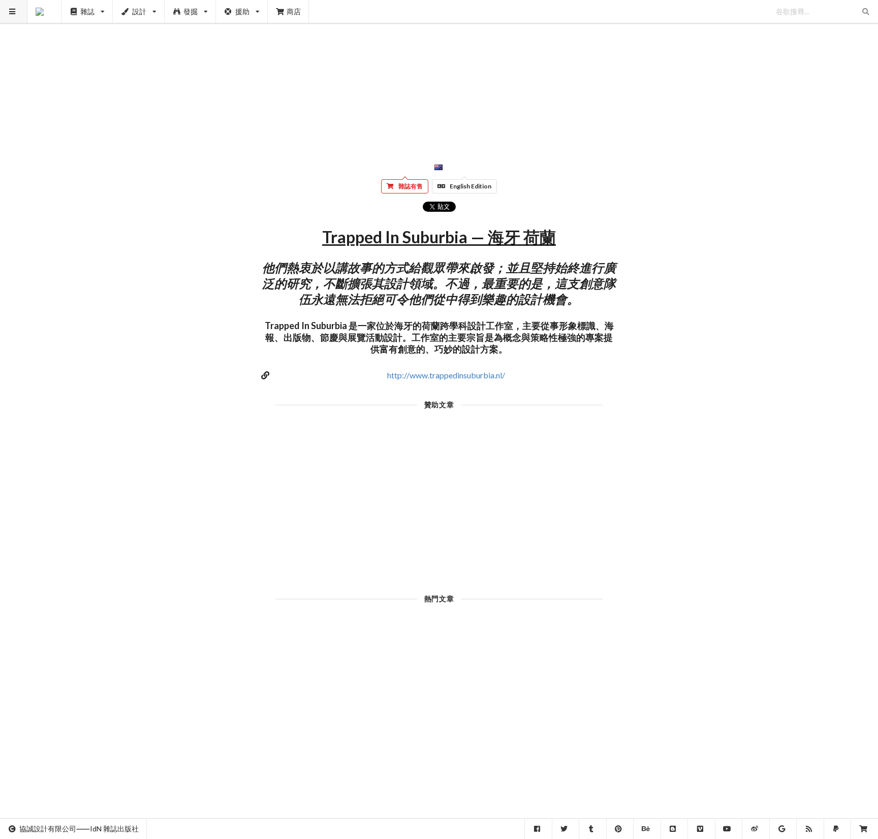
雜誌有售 (410, 186)
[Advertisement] (439, 71)
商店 (294, 11)
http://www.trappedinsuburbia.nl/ (446, 375)
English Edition (470, 186)
